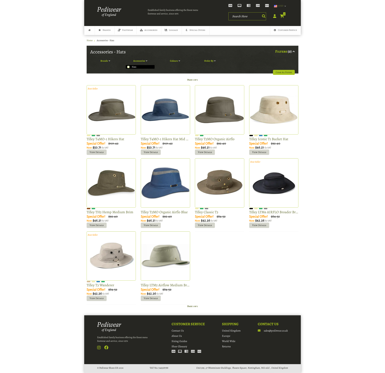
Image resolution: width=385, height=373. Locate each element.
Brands (107, 30)
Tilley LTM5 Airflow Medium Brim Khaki (165, 285)
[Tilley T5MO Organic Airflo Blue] (165, 183)
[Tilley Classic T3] (219, 183)
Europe (226, 336)
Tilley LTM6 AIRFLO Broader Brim (273, 212)
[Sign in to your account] (273, 17)
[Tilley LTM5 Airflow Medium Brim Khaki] (165, 256)
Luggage (173, 30)
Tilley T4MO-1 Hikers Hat (105, 139)
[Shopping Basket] (280, 16)
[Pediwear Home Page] (110, 12)
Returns (226, 346)
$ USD (280, 6)
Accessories (150, 30)
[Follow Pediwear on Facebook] (108, 348)
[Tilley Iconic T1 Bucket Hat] (273, 109)
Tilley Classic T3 (206, 212)
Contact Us (178, 330)
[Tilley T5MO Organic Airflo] (219, 109)
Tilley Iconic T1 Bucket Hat (268, 139)
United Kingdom (231, 330)
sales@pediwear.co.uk (275, 330)
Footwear (127, 30)
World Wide (228, 341)
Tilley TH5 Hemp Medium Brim (110, 212)
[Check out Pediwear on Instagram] (100, 348)
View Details (97, 152)
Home (90, 40)
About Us (177, 336)
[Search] (263, 16)
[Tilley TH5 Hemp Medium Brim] (111, 183)
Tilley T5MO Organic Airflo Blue (164, 212)
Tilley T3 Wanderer (100, 285)
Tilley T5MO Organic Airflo (214, 139)
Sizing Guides (179, 341)
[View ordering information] (250, 6)
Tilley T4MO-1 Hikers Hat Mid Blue (165, 139)
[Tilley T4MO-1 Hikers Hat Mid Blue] (165, 109)
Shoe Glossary (179, 346)
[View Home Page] (89, 30)
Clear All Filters (284, 72)
